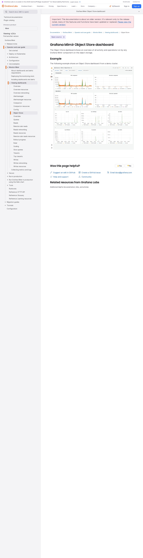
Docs (82, 6)
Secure (11, 173)
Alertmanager (18, 96)
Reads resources (20, 133)
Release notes (12, 44)
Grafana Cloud (26, 6)
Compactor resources (22, 106)
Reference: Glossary (16, 195)
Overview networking (21, 93)
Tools (11, 185)
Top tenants (18, 156)
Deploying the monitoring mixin (22, 76)
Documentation (55, 32)
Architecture (13, 57)
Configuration (14, 60)
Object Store (18, 113)
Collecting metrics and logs (21, 170)
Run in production (15, 176)
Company (91, 6)
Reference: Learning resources (20, 199)
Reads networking (20, 130)
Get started (13, 50)
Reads (16, 123)
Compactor (18, 103)
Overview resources (21, 89)
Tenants (17, 153)
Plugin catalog (9, 20)
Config (16, 110)
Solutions (40, 6)
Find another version (11, 36)
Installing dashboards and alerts (23, 79)
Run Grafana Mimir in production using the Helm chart (21, 181)
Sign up (137, 6)
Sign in (126, 6)
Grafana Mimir (67, 32)
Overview (17, 86)
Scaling (16, 146)
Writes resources (20, 166)
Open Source (61, 6)
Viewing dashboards (111, 32)
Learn (74, 6)
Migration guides (13, 202)
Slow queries (18, 150)
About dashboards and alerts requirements (22, 72)
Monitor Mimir (97, 32)
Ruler (15, 143)
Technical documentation (13, 17)
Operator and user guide (82, 32)
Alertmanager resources (22, 99)
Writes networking (20, 163)
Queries (16, 120)
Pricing (51, 6)
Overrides (17, 116)
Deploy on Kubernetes (17, 54)
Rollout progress (20, 140)
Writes (16, 160)
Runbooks (12, 189)
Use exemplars (14, 64)
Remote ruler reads (20, 126)
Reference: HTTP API (17, 192)
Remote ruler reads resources (24, 136)
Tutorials (10, 205)
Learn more (74, 2)
